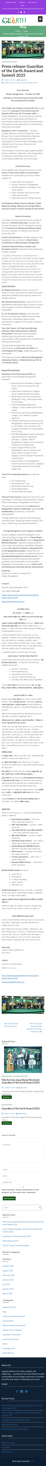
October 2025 (8, 1266)
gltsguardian (23, 80)
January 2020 (8, 1289)
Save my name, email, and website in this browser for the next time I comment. (20, 1191)
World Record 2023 (10, 1241)
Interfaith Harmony (11, 1339)
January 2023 (8, 1280)
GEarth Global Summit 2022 (14, 1325)
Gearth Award (8, 83)
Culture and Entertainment (14, 1316)
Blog (4, 1311)
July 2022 (6, 1284)
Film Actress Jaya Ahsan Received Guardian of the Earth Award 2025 (34, 1027)
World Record (32, 2)
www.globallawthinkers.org (13, 601)
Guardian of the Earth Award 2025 (25, 83)
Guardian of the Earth (20, 1076)
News (15, 62)
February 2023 (9, 1275)
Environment (8, 1321)
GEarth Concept (11, 2)
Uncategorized (9, 1348)
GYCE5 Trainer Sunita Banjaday (16, 1245)
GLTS (31, 1461)
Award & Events (7, 62)
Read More (6, 1097)
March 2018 (7, 1293)
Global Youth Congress (12, 1330)
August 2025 (8, 1270)
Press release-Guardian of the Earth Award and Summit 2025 (23, 9)
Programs (22, 2)
